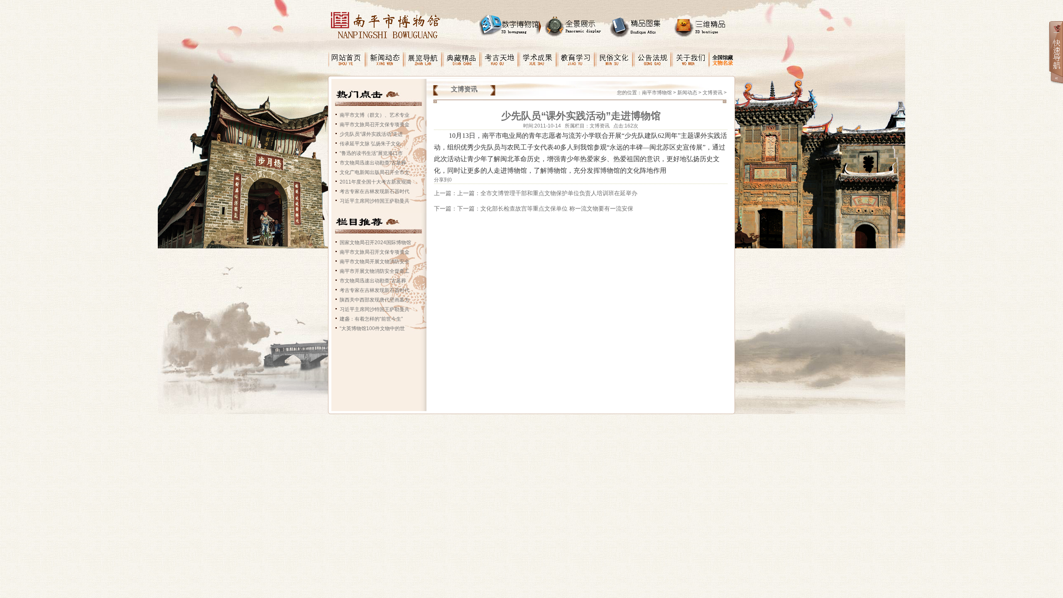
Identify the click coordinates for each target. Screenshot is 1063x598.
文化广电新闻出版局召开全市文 (374, 172)
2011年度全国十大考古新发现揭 (375, 182)
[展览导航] (423, 56)
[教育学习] (576, 56)
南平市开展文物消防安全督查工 (374, 271)
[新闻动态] (385, 56)
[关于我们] (691, 56)
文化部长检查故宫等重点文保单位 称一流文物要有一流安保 (556, 208)
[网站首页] (347, 56)
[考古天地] (500, 56)
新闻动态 (687, 93)
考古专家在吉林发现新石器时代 (374, 191)
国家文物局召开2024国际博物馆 (375, 242)
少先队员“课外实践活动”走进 (371, 134)
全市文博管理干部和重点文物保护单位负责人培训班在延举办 (558, 193)
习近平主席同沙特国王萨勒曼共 (374, 201)
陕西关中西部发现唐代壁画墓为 (374, 300)
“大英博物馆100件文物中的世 (372, 328)
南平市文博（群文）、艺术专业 (374, 115)
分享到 (441, 180)
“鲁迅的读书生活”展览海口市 (371, 153)
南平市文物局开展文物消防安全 (374, 262)
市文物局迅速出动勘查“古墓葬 (373, 163)
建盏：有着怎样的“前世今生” (371, 319)
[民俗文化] (614, 56)
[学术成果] (538, 56)
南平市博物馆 (657, 93)
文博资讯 (713, 93)
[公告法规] (653, 56)
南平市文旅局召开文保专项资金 (374, 124)
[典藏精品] (462, 56)
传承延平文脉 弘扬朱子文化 (370, 144)
